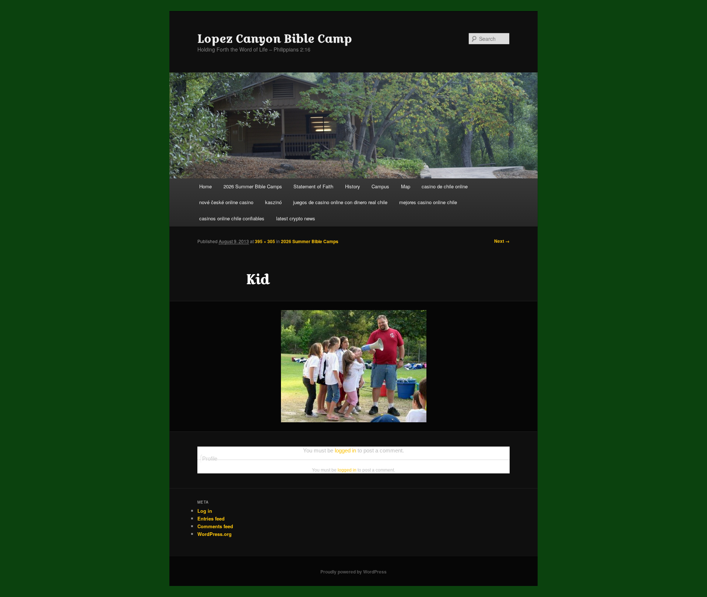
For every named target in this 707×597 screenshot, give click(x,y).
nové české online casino (226, 202)
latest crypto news (295, 218)
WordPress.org (214, 533)
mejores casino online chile (428, 202)
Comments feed (215, 526)
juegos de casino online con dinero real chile (340, 202)
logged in (345, 450)
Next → (502, 241)
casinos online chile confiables (231, 218)
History (352, 186)
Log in (204, 510)
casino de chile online (445, 186)
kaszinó (273, 202)
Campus (380, 186)
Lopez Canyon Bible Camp (274, 38)
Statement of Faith (313, 186)
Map (405, 186)
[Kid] (353, 366)
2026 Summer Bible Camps (253, 186)
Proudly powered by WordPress (353, 571)
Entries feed (211, 518)
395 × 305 (265, 241)
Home (205, 186)
